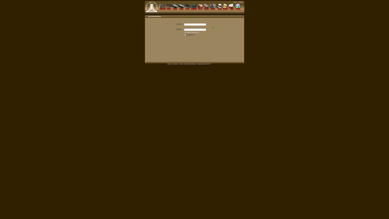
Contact (175, 64)
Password (179, 29)
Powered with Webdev (190, 64)
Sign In (235, 2)
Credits (181, 64)
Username (179, 24)
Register (240, 2)
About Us (169, 64)
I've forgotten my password (191, 32)
